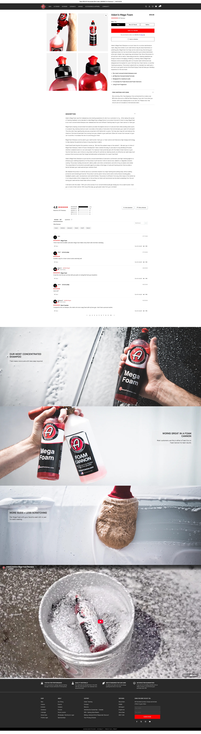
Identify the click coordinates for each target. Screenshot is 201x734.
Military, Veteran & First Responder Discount (96, 715)
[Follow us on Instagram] (145, 721)
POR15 (120, 704)
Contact (86, 704)
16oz (118, 24)
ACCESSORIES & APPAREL (92, 6)
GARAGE (80, 6)
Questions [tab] (67, 219)
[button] (144, 246)
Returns (86, 707)
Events (60, 704)
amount (70, 228)
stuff (82, 228)
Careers (60, 707)
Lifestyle (43, 712)
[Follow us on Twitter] (141, 721)
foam (56, 228)
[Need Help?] (156, 6)
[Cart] (159, 6)
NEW (50, 6)
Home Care (44, 715)
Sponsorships (61, 717)
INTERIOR (64, 6)
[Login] (149, 6)
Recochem (122, 702)
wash (76, 228)
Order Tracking (88, 702)
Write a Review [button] (142, 207)
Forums (60, 709)
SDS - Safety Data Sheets (91, 712)
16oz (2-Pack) (133, 24)
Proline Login (44, 717)
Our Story (60, 702)
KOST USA (121, 715)
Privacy (115, 729)
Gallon (147, 24)
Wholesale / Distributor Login (66, 715)
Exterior (43, 707)
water (88, 228)
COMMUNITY (105, 6)
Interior (43, 704)
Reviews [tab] (56, 219)
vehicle (63, 228)
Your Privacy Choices (90, 717)
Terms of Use (108, 729)
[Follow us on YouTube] (150, 721)
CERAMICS (73, 6)
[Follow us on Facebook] (137, 721)
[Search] (146, 6)
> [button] (114, 315)
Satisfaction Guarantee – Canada (93, 709)
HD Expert (121, 707)
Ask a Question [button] (128, 207)
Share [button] (56, 246)
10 (110, 315)
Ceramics (43, 709)
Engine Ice (122, 709)
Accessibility (100, 729)
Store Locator (62, 712)
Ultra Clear (122, 712)
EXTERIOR (56, 6)
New (42, 702)
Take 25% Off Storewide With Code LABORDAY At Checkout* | (100, 1)
